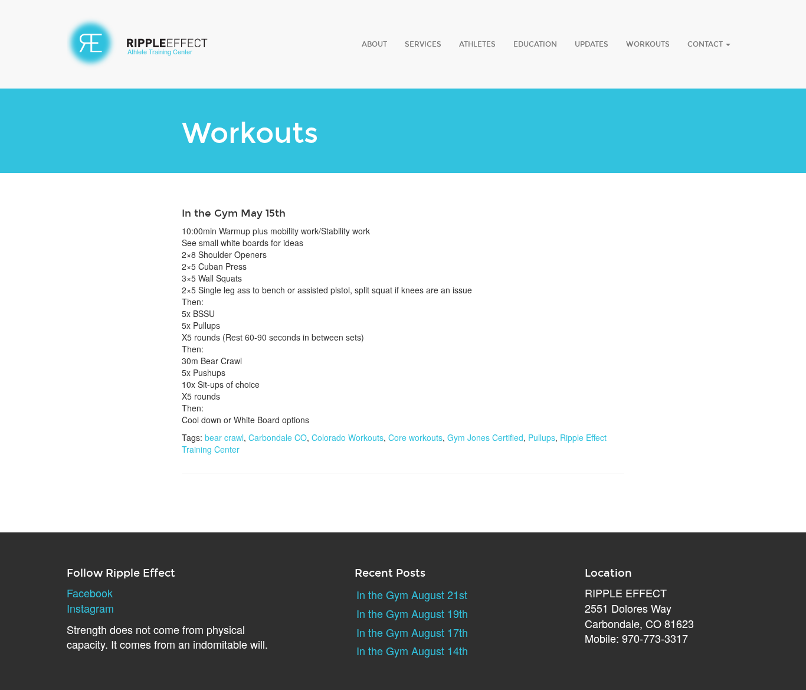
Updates (591, 44)
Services (423, 44)
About (374, 44)
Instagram (90, 608)
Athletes (477, 44)
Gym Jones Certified (485, 437)
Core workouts (415, 437)
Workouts (648, 44)
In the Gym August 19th (412, 613)
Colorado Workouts (348, 437)
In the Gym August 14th (412, 650)
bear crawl (224, 437)
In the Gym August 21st (411, 594)
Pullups (541, 437)
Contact (706, 44)
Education (535, 44)
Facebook (90, 592)
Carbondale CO (277, 437)
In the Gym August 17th (412, 632)
